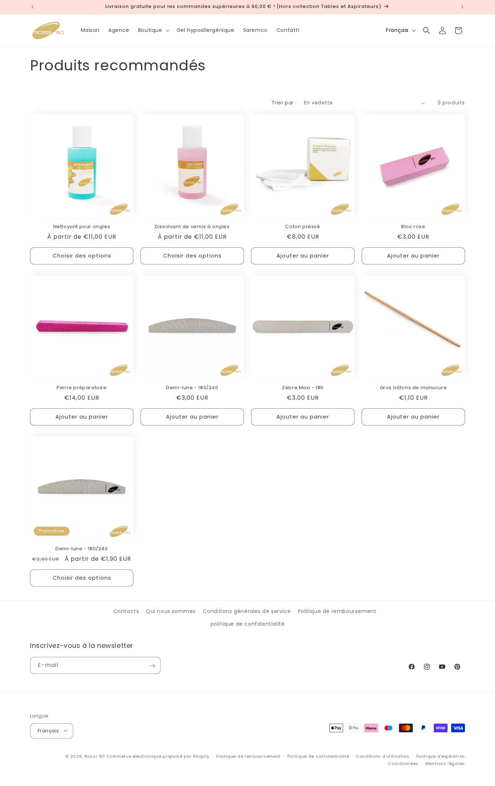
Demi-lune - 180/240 (192, 388)
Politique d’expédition (440, 756)
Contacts (126, 611)
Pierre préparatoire (82, 388)
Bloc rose (413, 227)
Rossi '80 (94, 756)
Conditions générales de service (247, 611)
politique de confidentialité (248, 623)
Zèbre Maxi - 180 (303, 388)
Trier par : (283, 102)
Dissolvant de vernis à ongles (192, 227)
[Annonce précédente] (33, 7)
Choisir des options (82, 256)
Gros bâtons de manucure (413, 388)
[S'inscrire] (152, 665)
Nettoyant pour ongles (82, 227)
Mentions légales (445, 763)
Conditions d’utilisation (382, 756)
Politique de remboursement (337, 611)
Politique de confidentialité (318, 756)
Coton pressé (302, 227)
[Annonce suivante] (462, 7)
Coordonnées (403, 763)
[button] (153, 30)
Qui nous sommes (171, 611)
